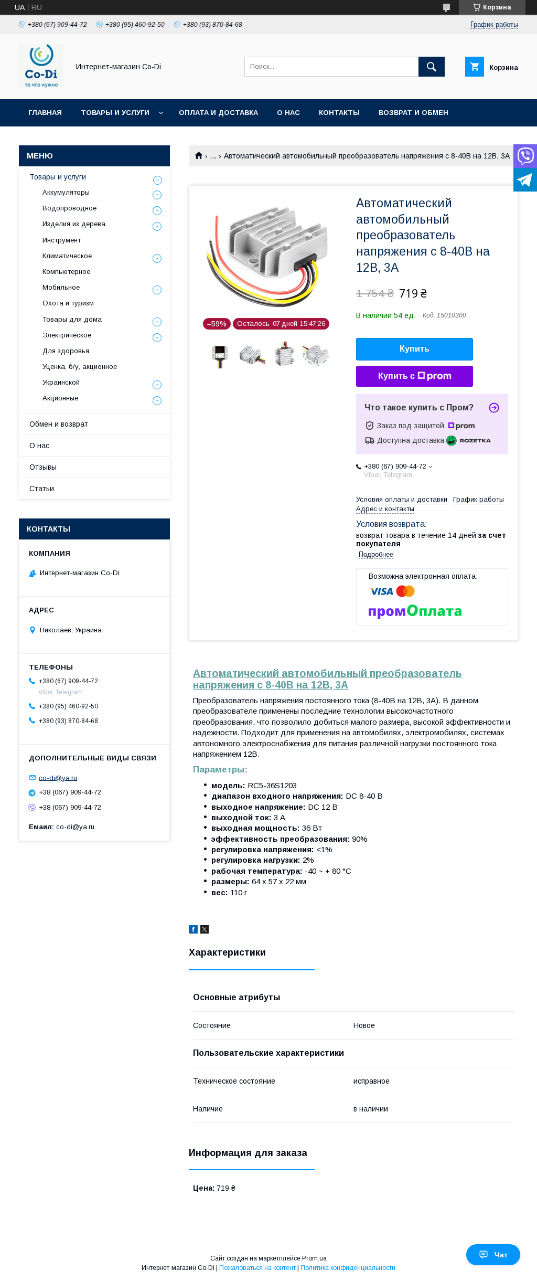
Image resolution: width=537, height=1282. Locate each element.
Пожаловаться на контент (257, 1268)
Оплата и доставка (218, 112)
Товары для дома (72, 319)
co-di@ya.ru (58, 777)
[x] (204, 931)
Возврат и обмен (413, 112)
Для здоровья (65, 351)
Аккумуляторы (66, 192)
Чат (501, 1255)
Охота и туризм (68, 303)
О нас (288, 112)
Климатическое (67, 256)
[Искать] (431, 67)
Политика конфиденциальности (347, 1268)
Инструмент (61, 240)
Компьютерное (66, 272)
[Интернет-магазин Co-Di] (41, 85)
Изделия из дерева (73, 224)
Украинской (61, 382)
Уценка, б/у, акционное (79, 366)
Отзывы (43, 467)
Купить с (396, 376)
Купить (414, 348)
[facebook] (193, 931)
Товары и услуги (115, 112)
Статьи (41, 488)
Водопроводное (69, 208)
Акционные (60, 398)
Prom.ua (314, 1258)
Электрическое (66, 335)
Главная (45, 112)
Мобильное (61, 287)
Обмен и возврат (58, 424)
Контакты (339, 112)
